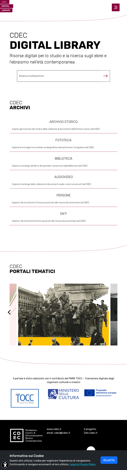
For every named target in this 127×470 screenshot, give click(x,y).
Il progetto (90, 429)
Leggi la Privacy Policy (82, 464)
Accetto (109, 460)
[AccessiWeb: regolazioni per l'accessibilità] (5, 464)
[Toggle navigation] (116, 7)
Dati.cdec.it (90, 432)
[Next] (117, 314)
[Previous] (12, 314)
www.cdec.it (54, 429)
